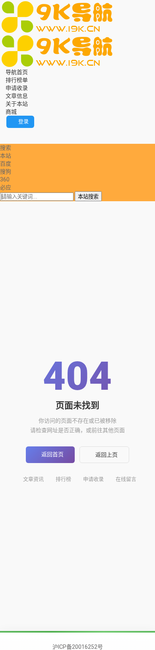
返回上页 (106, 455)
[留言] (8, 132)
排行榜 (63, 479)
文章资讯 (33, 479)
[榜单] (8, 140)
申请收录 (93, 479)
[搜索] (2, 132)
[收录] (13, 140)
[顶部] (19, 140)
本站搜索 (88, 197)
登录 (23, 121)
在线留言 (126, 479)
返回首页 (52, 454)
